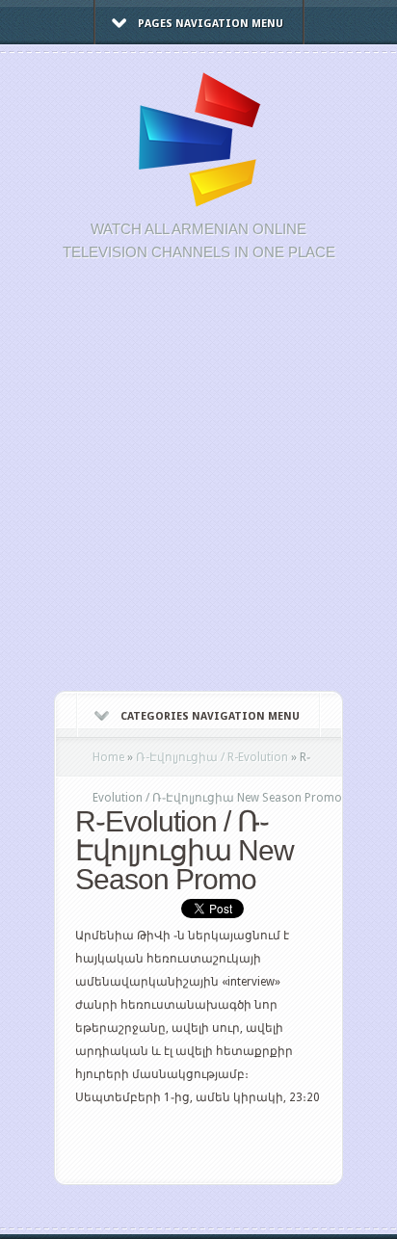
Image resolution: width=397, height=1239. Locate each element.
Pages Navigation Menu (210, 23)
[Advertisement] (198, 486)
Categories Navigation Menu (210, 716)
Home (108, 757)
